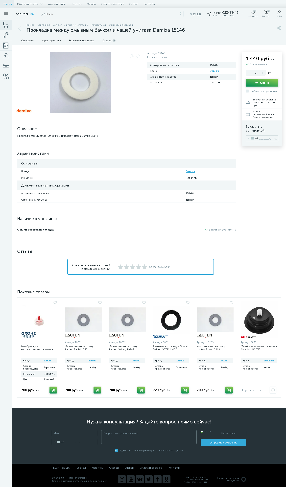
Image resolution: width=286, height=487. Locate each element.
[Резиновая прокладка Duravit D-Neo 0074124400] (171, 319)
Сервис (133, 4)
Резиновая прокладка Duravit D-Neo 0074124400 (170, 348)
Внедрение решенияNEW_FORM (228, 479)
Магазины (97, 467)
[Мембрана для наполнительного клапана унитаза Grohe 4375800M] (39, 319)
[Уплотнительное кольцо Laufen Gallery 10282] (127, 319)
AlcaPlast (269, 360)
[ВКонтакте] (140, 479)
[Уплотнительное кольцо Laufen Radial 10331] (83, 319)
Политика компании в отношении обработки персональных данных (196, 479)
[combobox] (252, 138)
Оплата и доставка (112, 4)
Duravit (180, 360)
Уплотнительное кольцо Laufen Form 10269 (211, 348)
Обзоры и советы (27, 4)
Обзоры (114, 467)
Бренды (77, 4)
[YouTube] (131, 479)
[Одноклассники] (166, 479)
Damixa (214, 70)
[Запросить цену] (273, 390)
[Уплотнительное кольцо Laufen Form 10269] (215, 319)
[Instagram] (122, 479)
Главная (7, 4)
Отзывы (91, 4)
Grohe (47, 360)
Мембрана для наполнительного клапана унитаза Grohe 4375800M (37, 349)
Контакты (149, 4)
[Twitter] (149, 479)
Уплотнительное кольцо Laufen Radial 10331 (79, 348)
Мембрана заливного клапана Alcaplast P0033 (259, 348)
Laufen (92, 360)
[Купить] (53, 390)
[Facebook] (158, 479)
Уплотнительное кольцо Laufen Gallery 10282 (123, 348)
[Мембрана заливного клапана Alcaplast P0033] (259, 319)
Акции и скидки (57, 4)
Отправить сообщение (223, 442)
